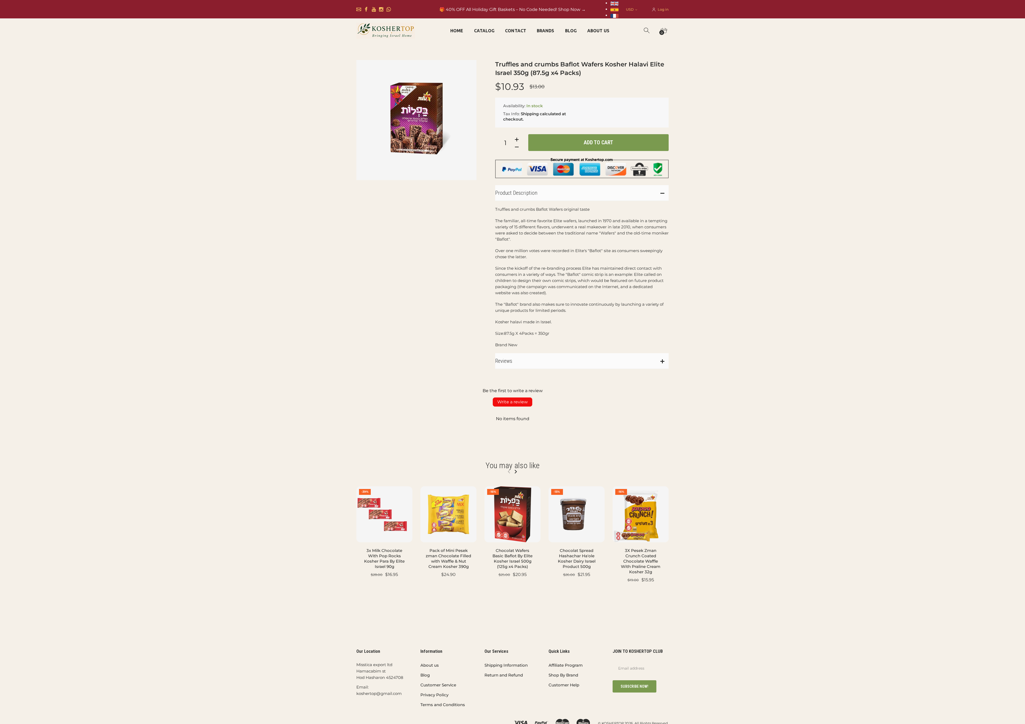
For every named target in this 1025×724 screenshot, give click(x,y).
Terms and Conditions (442, 704)
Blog (425, 675)
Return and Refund (503, 675)
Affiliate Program (566, 665)
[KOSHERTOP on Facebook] (366, 9)
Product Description (516, 193)
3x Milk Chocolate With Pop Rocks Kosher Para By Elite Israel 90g (384, 558)
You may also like (512, 465)
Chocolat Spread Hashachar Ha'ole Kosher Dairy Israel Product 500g (577, 558)
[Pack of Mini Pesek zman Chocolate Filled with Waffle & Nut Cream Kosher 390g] (448, 514)
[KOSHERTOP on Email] (358, 9)
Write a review (512, 401)
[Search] (647, 30)
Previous (508, 472)
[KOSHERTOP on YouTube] (373, 9)
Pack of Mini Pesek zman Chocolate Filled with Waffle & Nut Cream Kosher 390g (448, 558)
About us (429, 665)
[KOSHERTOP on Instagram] (381, 9)
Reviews (503, 361)
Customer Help (564, 684)
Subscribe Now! (634, 686)
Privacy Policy (434, 694)
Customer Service (438, 684)
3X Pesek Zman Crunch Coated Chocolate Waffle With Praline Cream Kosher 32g (640, 561)
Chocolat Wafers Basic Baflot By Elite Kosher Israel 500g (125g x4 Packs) (512, 558)
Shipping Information (506, 665)
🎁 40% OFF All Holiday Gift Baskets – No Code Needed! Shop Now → (512, 9)
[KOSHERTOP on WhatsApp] (388, 9)
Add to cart (598, 142)
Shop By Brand (563, 675)
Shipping (530, 113)
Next (515, 472)
